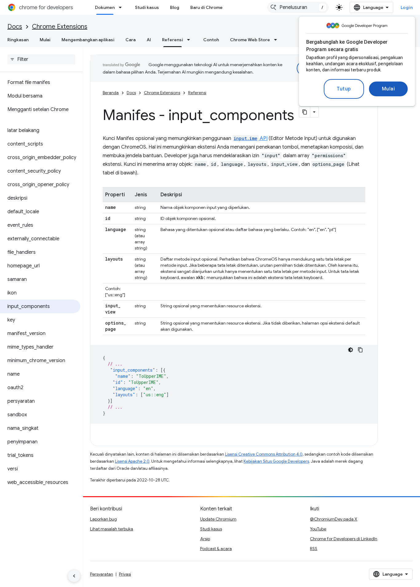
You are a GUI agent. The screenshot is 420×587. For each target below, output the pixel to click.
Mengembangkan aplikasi (87, 39)
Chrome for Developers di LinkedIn (343, 538)
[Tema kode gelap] (350, 350)
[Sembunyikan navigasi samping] (74, 576)
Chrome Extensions (59, 26)
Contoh (211, 39)
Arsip (205, 538)
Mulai (388, 89)
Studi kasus (147, 7)
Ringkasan (18, 39)
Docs (14, 26)
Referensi (172, 39)
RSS (313, 548)
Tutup (344, 89)
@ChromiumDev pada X (333, 519)
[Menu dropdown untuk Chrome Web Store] (277, 39)
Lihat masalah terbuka (111, 529)
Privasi (125, 574)
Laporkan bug (103, 519)
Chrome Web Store (250, 39)
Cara (130, 39)
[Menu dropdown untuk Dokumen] (122, 7)
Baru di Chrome (206, 7)
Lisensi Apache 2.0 (132, 461)
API (250, 138)
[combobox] (298, 7)
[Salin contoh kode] (360, 350)
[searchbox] (41, 59)
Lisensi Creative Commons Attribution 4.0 (264, 454)
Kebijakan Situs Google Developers (276, 461)
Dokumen (105, 7)
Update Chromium (218, 519)
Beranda (111, 92)
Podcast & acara (216, 548)
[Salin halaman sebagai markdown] (304, 112)
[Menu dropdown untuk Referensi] (190, 39)
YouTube (318, 529)
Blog (174, 7)
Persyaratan (101, 574)
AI (149, 39)
